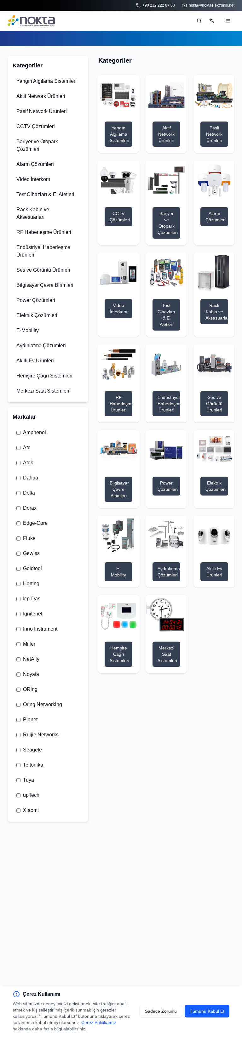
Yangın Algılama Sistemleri (46, 81)
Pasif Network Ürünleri (41, 111)
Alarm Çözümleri (35, 164)
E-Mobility (27, 330)
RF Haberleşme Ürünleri (43, 232)
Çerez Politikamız (98, 1022)
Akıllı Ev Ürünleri (35, 360)
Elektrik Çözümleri (36, 315)
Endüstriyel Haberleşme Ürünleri (43, 251)
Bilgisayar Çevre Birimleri (44, 285)
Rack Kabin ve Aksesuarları (32, 213)
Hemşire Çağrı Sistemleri (44, 375)
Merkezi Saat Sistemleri (42, 391)
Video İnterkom (33, 179)
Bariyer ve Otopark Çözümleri (37, 145)
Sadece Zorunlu (161, 1011)
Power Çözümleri (35, 300)
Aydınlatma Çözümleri (41, 345)
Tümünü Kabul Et (207, 1011)
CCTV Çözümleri (35, 126)
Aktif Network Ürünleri (40, 96)
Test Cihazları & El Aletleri (45, 194)
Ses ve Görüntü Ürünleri (43, 270)
